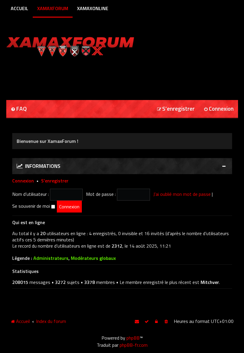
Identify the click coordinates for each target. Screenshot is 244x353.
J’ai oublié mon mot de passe (182, 194)
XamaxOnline (92, 8)
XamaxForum (52, 8)
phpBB (133, 337)
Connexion (23, 180)
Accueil (19, 8)
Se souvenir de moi (31, 206)
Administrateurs (50, 258)
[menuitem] (18, 109)
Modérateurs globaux (93, 258)
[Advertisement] (76, 76)
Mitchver (210, 282)
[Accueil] (81, 45)
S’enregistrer (54, 180)
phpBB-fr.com (134, 345)
